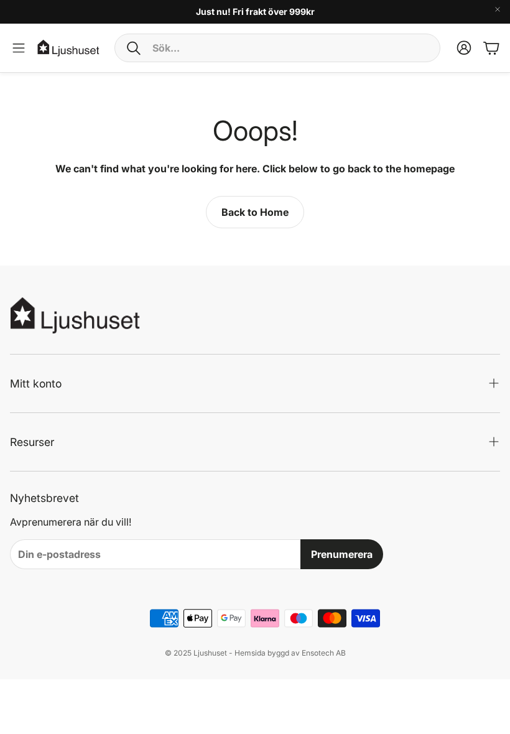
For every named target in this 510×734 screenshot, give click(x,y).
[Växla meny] (18, 48)
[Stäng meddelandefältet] (497, 9)
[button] (277, 48)
